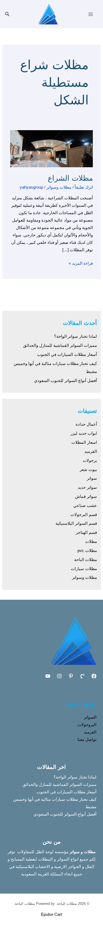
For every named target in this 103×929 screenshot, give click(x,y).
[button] (6, 14)
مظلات (91, 541)
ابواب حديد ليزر (84, 433)
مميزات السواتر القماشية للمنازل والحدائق (60, 345)
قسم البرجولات (84, 514)
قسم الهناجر (86, 532)
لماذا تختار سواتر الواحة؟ (75, 336)
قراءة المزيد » (81, 263)
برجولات (90, 460)
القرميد (90, 451)
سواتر (92, 478)
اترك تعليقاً (84, 187)
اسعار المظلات (84, 442)
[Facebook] (93, 676)
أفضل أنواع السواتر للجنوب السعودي (65, 380)
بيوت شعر (88, 469)
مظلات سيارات (84, 569)
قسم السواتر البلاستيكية (76, 523)
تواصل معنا (86, 739)
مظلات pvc (87, 550)
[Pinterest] (70, 676)
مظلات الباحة (85, 559)
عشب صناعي (85, 505)
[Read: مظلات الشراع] (51, 148)
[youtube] (47, 676)
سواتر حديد (87, 487)
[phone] (82, 676)
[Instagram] (59, 676)
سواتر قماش (86, 496)
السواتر (90, 717)
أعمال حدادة (86, 424)
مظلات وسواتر (58, 187)
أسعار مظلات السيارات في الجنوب (67, 354)
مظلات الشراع (70, 178)
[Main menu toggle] (90, 14)
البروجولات (86, 724)
